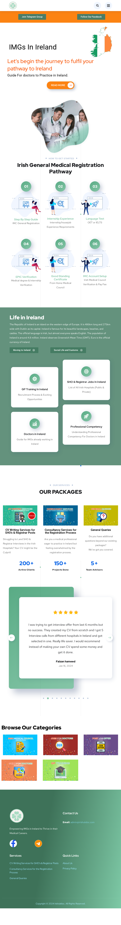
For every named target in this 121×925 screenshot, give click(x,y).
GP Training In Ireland (35, 389)
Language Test (95, 218)
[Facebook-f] (13, 843)
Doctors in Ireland (34, 434)
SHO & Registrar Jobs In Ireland (86, 382)
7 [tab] (70, 698)
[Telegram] (38, 843)
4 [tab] (56, 698)
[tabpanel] (66, 638)
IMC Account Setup (95, 276)
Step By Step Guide (26, 219)
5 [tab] (61, 698)
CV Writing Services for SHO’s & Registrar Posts (20, 531)
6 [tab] (65, 698)
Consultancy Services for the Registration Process (60, 531)
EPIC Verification (26, 277)
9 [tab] (78, 698)
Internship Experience (60, 218)
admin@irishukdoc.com (83, 822)
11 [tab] (87, 698)
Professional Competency (86, 426)
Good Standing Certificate (60, 277)
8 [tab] (74, 698)
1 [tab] (43, 698)
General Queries (101, 530)
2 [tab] (47, 698)
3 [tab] (52, 698)
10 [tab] (83, 698)
